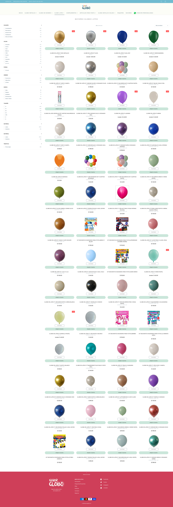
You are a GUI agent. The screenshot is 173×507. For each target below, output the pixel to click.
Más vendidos (159, 25)
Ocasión (6, 25)
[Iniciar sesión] (166, 1)
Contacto (8, 1)
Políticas (77, 488)
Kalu (59, 54)
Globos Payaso (59, 116)
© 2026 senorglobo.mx (86, 503)
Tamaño (6, 103)
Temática (6, 143)
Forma (5, 67)
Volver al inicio (86, 474)
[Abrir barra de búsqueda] (162, 1)
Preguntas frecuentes (20, 1)
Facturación (77, 481)
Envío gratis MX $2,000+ (36, 1)
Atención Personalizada (144, 13)
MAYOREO (129, 13)
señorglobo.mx (59, 84)
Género (6, 75)
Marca (5, 87)
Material (6, 123)
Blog (76, 486)
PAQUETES (120, 13)
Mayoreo (77, 493)
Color (5, 41)
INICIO (21, 13)
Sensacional (59, 178)
